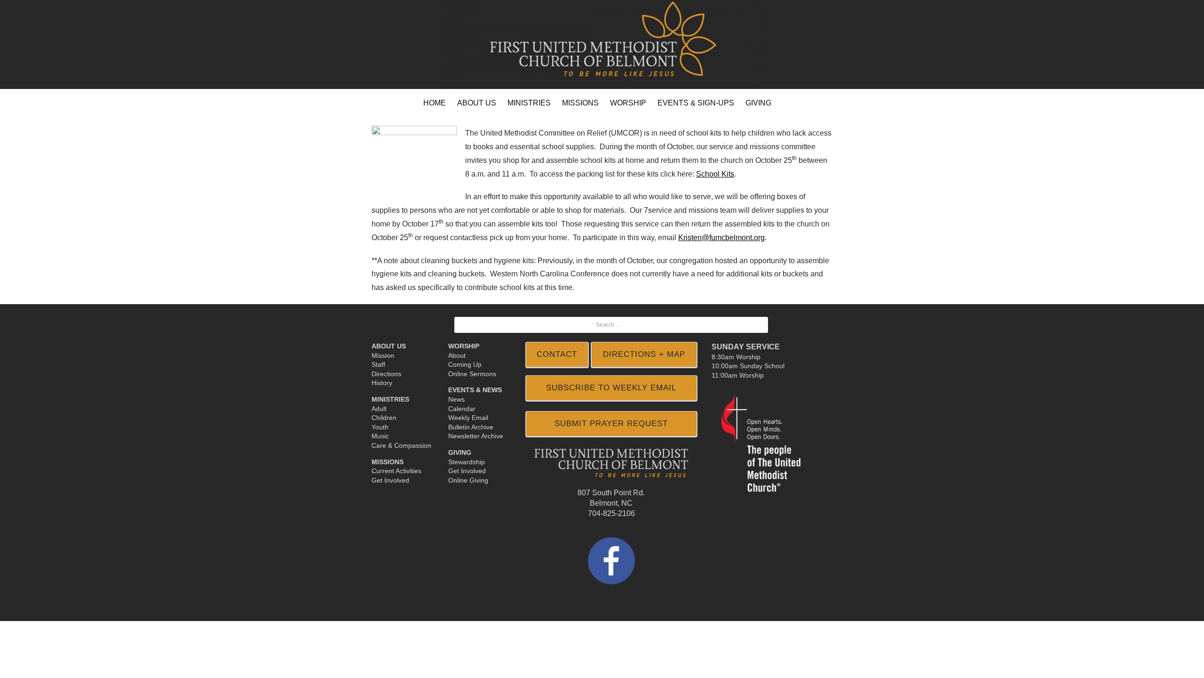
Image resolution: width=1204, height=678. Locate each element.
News (456, 399)
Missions (388, 462)
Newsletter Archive (475, 436)
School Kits (715, 174)
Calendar (461, 408)
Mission (383, 355)
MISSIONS (580, 103)
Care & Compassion (401, 445)
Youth (380, 427)
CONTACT (557, 354)
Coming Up (465, 364)
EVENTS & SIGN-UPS (695, 103)
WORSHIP (628, 103)
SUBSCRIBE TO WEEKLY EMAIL (611, 387)
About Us (389, 346)
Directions (386, 374)
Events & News (475, 390)
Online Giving (468, 480)
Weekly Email (468, 417)
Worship (463, 346)
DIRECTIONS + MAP (644, 354)
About (457, 355)
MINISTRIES (529, 103)
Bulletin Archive (470, 427)
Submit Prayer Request (611, 423)
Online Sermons (472, 374)
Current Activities (396, 471)
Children (384, 417)
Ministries (390, 399)
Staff (378, 364)
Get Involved (390, 480)
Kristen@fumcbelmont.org (721, 238)
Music (380, 436)
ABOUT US (476, 103)
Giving (459, 452)
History (382, 383)
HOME (434, 103)
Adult (379, 408)
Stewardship (466, 462)
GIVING (758, 103)
